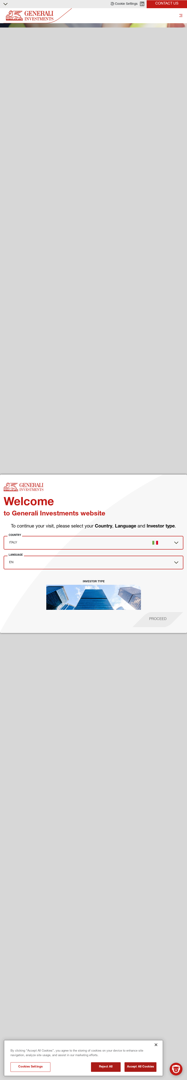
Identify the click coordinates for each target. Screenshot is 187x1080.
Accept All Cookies (140, 1066)
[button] (124, 4)
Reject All (105, 1066)
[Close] (156, 1045)
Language (16, 554)
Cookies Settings (30, 1066)
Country (15, 535)
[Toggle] (181, 15)
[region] (83, 1058)
